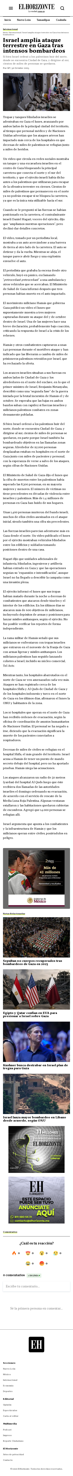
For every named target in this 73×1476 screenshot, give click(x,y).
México (7, 1374)
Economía (8, 1385)
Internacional (10, 1380)
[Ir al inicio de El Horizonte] (36, 8)
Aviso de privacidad (13, 1454)
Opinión (7, 1404)
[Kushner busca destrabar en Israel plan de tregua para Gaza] (36, 1042)
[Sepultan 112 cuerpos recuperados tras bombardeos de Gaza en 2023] (36, 937)
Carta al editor (10, 1416)
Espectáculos (10, 1410)
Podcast (7, 1429)
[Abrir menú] (11, 8)
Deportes (8, 1391)
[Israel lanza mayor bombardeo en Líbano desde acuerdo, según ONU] (36, 1094)
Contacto (8, 1460)
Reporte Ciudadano (13, 1441)
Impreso (7, 1435)
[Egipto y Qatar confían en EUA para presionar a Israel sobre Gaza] (36, 989)
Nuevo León (9, 1368)
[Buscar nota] (62, 8)
